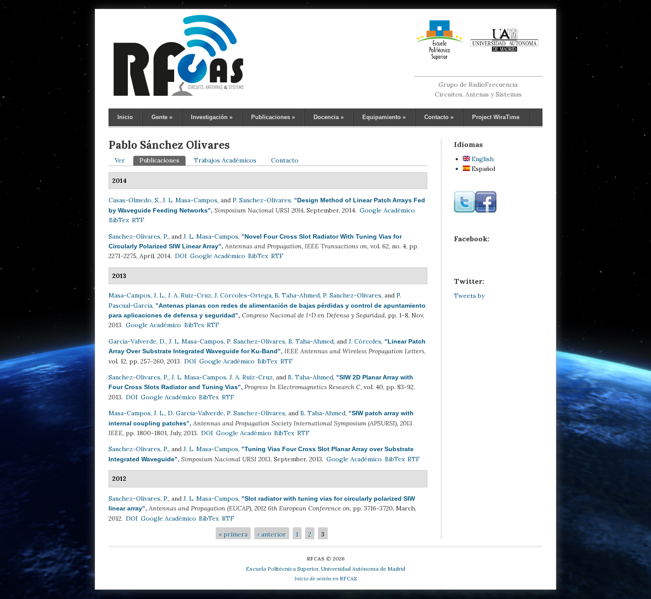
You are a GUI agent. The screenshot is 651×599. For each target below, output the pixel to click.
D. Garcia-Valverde (196, 413)
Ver (120, 160)
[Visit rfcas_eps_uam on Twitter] (464, 210)
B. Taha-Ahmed (297, 295)
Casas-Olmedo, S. (133, 200)
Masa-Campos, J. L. (136, 295)
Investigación (211, 117)
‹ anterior (271, 534)
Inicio (125, 117)
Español (482, 169)
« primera (233, 534)
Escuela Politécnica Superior (282, 568)
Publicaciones (273, 117)
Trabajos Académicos (225, 160)
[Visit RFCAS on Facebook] (485, 210)
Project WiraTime (495, 117)
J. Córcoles (365, 341)
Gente (161, 117)
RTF (138, 220)
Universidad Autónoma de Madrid (363, 568)
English (482, 159)
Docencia (329, 117)
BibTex (119, 220)
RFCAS (325, 578)
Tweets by (469, 296)
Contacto (438, 117)
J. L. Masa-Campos (190, 200)
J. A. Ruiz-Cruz (189, 295)
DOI (181, 256)
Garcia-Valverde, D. (137, 341)
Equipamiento (384, 117)
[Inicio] (178, 96)
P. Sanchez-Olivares (261, 200)
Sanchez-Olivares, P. (138, 236)
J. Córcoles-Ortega (242, 295)
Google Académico (387, 210)
